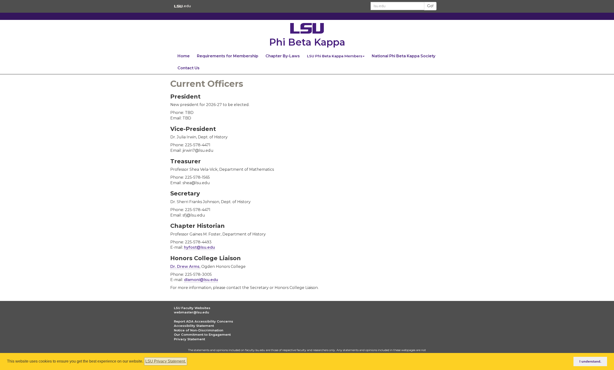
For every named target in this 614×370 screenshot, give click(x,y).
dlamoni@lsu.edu (201, 279)
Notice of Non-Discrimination (198, 330)
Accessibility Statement (194, 326)
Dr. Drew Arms (185, 266)
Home (183, 56)
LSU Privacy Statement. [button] (165, 361)
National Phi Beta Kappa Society (403, 56)
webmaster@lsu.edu (191, 312)
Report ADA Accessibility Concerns (203, 321)
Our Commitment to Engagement (202, 334)
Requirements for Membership (227, 56)
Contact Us (188, 68)
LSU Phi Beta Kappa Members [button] (334, 56)
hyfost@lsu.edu (199, 247)
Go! (430, 6)
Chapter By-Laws (283, 56)
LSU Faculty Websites (192, 308)
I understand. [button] (590, 361)
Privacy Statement (189, 339)
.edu (187, 6)
